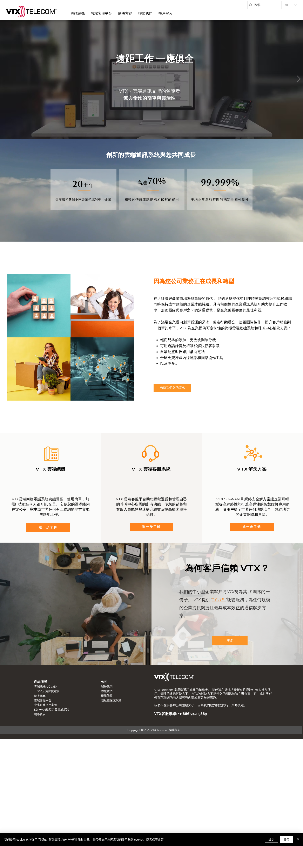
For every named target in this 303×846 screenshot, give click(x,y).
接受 (287, 839)
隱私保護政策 (155, 839)
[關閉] (298, 839)
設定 (271, 839)
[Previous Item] (4, 79)
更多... (172, 363)
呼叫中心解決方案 (273, 328)
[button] (165, 13)
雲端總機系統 (243, 328)
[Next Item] (299, 79)
